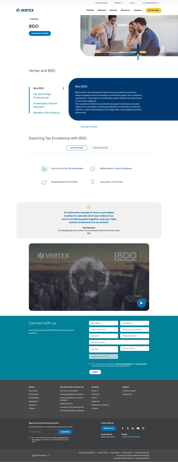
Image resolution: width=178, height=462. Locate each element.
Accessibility (115, 453)
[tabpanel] (109, 99)
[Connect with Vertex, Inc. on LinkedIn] (132, 428)
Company (138, 10)
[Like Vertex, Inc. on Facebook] (122, 428)
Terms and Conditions (124, 364)
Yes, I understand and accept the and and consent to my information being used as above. (119, 365)
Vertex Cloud (33, 394)
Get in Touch (153, 10)
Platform (90, 10)
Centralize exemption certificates (72, 411)
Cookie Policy (127, 453)
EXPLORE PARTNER (89, 127)
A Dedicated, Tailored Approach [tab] (45, 105)
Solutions (102, 10)
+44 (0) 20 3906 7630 (131, 437)
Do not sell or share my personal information (133, 455)
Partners (113, 10)
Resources (125, 10)
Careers (94, 398)
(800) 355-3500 (108, 437)
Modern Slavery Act (142, 453)
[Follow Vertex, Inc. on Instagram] (143, 428)
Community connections (100, 405)
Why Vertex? (33, 391)
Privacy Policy (141, 364)
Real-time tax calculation (69, 391)
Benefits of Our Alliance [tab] (46, 112)
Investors (94, 408)
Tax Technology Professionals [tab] (42, 96)
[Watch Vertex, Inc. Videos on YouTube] (138, 428)
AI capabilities (34, 398)
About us (94, 391)
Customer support (129, 391)
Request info (127, 394)
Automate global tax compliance (71, 394)
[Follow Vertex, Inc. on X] (127, 428)
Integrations (33, 401)
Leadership (95, 401)
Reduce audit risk (66, 404)
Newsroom (95, 394)
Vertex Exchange (101, 3)
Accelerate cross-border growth (71, 407)
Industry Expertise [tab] (100, 148)
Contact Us (108, 428)
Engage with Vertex (40, 33)
